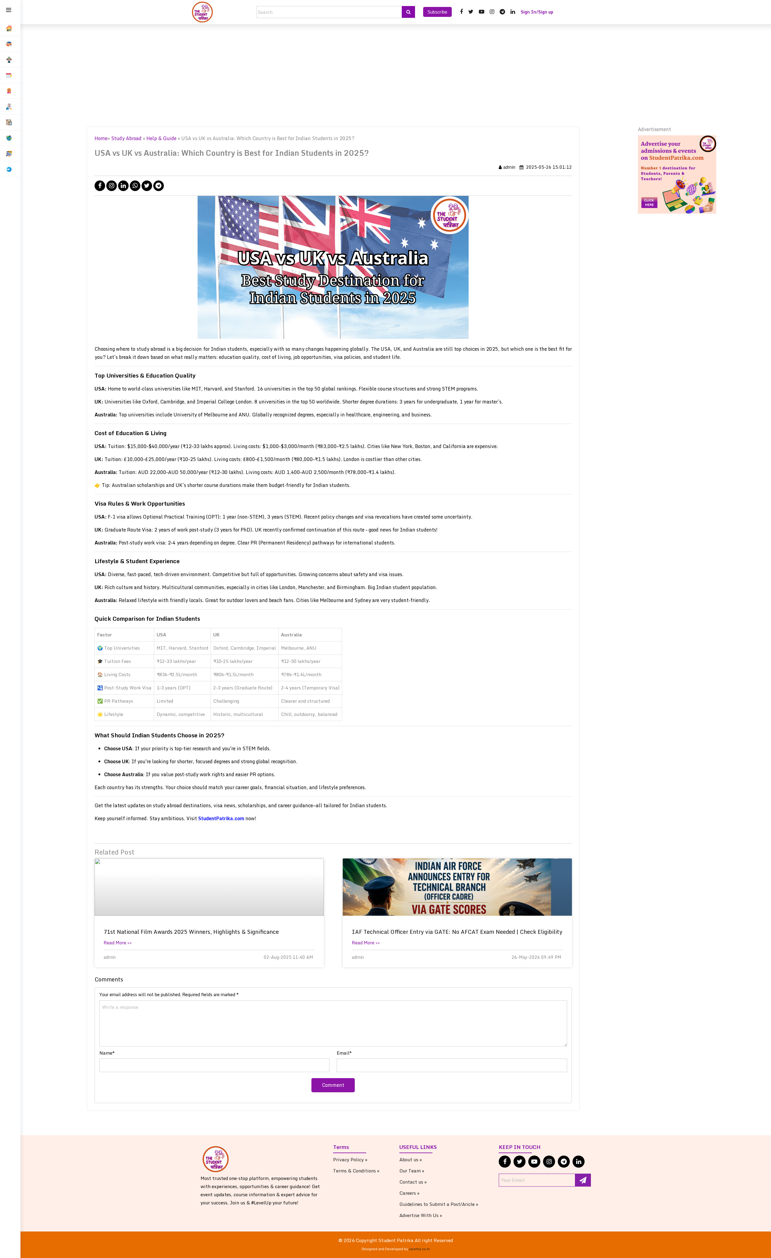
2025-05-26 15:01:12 (548, 167)
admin (509, 167)
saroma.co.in (419, 1249)
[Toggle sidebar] (8, 10)
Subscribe (437, 11)
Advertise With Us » (420, 1215)
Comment (333, 1085)
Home (101, 138)
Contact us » (413, 1181)
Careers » (409, 1193)
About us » (410, 1159)
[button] (10, 44)
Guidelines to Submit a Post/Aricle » (438, 1204)
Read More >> (118, 942)
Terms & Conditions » (356, 1170)
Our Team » (411, 1170)
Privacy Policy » (350, 1159)
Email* (344, 1052)
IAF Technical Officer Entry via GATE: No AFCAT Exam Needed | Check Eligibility (457, 931)
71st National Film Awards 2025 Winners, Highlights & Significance (191, 931)
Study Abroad (126, 138)
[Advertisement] (395, 75)
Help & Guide (162, 138)
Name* (107, 1052)
